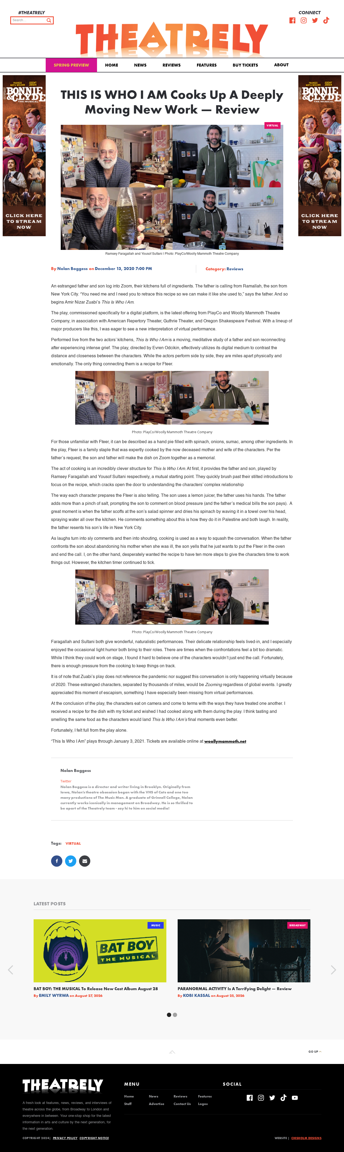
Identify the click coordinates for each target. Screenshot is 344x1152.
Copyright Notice (94, 1138)
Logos (203, 1104)
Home (111, 65)
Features (207, 65)
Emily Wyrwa (54, 995)
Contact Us (182, 1104)
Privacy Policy (65, 1138)
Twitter (65, 781)
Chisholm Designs (306, 1138)
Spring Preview (71, 65)
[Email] (84, 861)
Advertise (156, 1104)
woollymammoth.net (225, 741)
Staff (127, 1104)
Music (155, 925)
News (140, 65)
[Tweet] (70, 861)
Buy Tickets (245, 65)
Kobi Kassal (196, 995)
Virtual (272, 125)
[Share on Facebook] (56, 861)
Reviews (172, 65)
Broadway (297, 925)
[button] (282, 64)
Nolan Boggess (72, 268)
